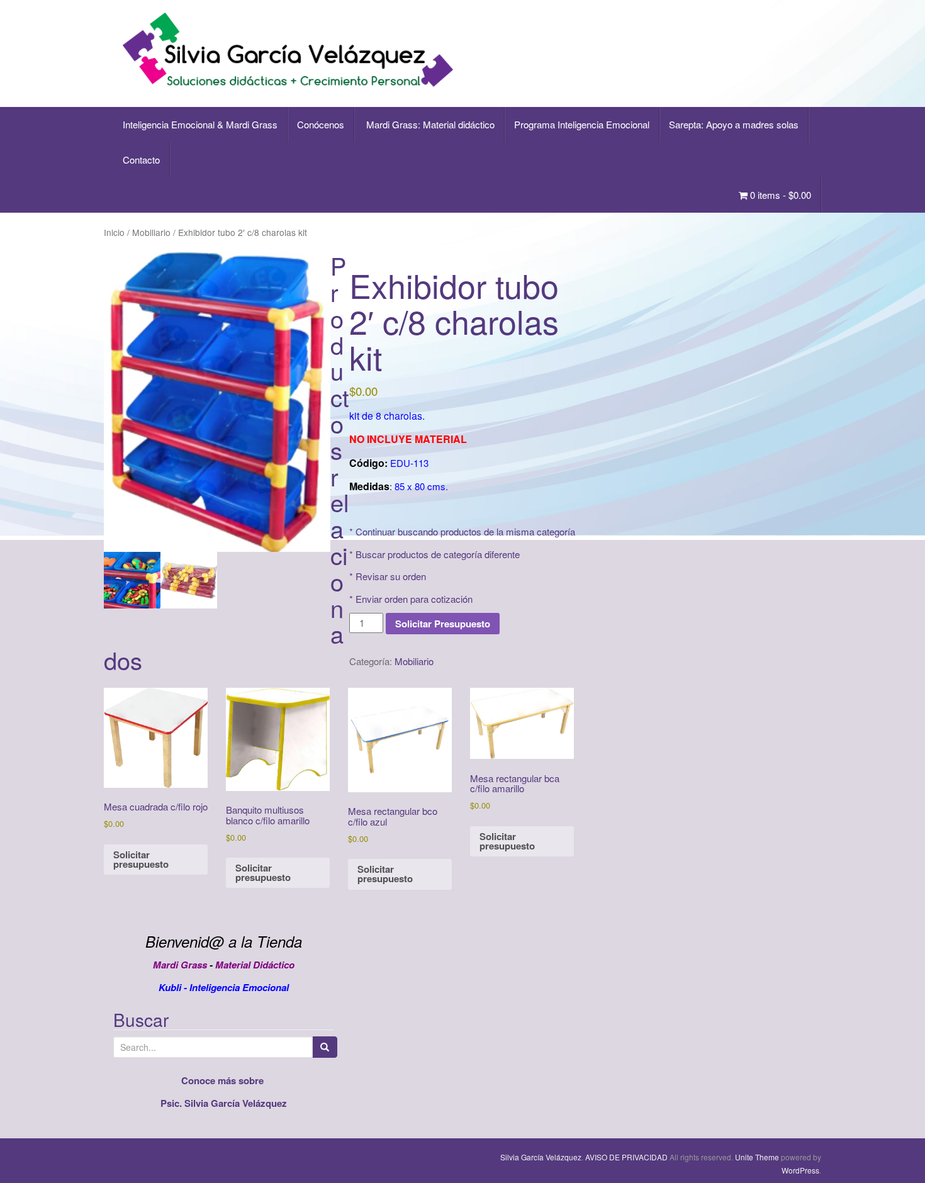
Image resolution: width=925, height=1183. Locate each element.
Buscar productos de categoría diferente (438, 554)
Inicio (114, 232)
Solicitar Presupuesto (442, 624)
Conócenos (320, 124)
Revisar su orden (391, 576)
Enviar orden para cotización (414, 598)
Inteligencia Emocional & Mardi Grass (200, 124)
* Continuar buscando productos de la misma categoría (462, 531)
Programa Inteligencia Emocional (581, 124)
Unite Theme (757, 1157)
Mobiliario (151, 232)
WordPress (800, 1170)
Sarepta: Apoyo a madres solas (734, 124)
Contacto (141, 159)
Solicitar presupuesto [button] (141, 859)
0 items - (779, 194)
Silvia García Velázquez (540, 1157)
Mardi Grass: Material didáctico (429, 124)
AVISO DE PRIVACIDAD (626, 1157)
